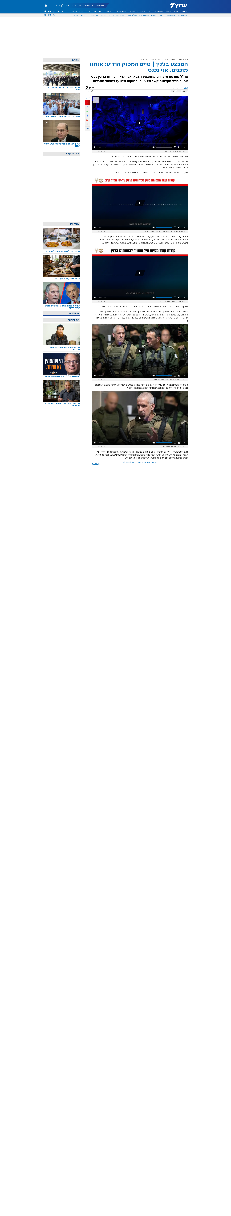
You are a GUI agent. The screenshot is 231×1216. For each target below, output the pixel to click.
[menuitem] (184, 11)
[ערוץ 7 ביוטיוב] (49, 11)
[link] (61, 89)
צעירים (153, 15)
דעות (100, 11)
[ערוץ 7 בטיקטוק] (45, 11)
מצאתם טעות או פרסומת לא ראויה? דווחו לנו (140, 462)
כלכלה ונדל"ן (109, 11)
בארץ (149, 11)
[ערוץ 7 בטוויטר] (62, 11)
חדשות (184, 11)
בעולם (143, 11)
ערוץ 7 (186, 59)
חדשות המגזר (182, 15)
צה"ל (184, 91)
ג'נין (172, 91)
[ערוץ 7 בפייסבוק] (58, 11)
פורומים (103, 15)
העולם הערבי (132, 15)
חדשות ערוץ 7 (177, 7)
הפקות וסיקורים (77, 11)
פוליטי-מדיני (158, 11)
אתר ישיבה (94, 15)
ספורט (111, 15)
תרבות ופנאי (120, 15)
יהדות (88, 11)
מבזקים (176, 11)
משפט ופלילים (122, 11)
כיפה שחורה (170, 15)
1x (184, 147)
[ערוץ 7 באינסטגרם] (54, 11)
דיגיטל (161, 15)
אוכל (94, 11)
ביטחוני (168, 11)
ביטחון (181, 59)
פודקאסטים (134, 11)
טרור (178, 91)
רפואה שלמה (144, 15)
